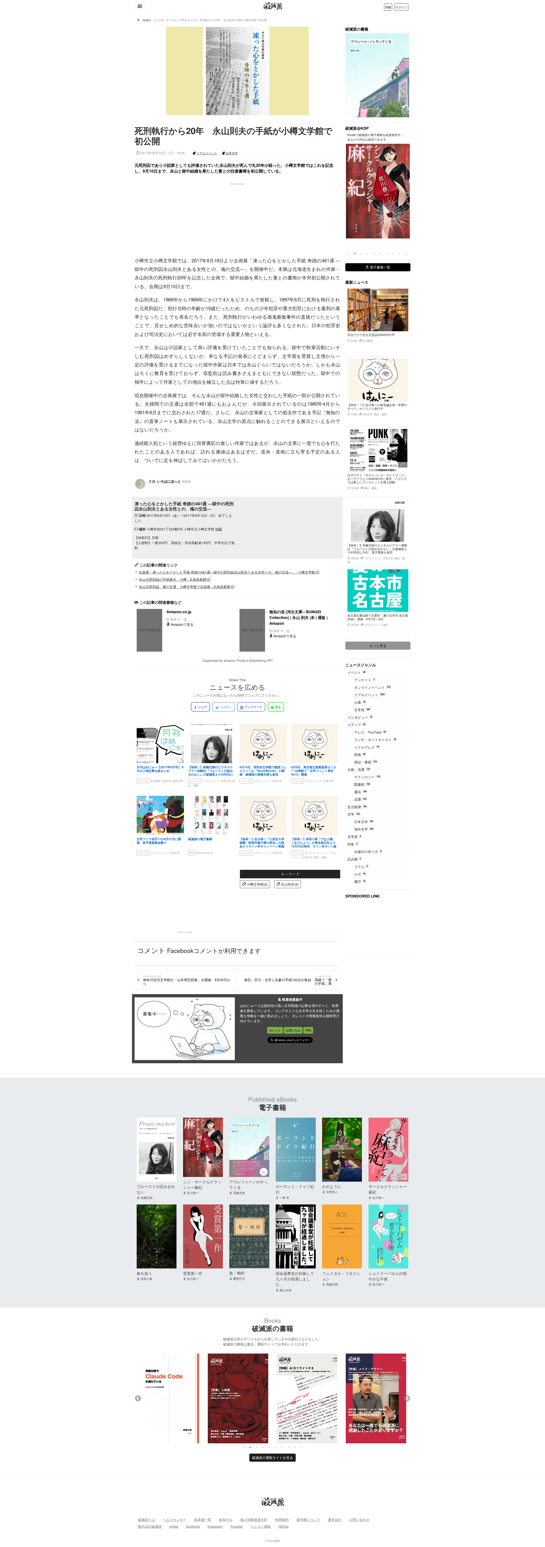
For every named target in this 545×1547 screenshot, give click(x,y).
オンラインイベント (372, 687)
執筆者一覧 (202, 1519)
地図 (218, 529)
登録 (388, 7)
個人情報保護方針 (253, 1519)
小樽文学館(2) (257, 884)
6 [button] (380, 253)
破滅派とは (146, 1519)
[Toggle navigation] (140, 6)
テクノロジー (367, 776)
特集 (352, 844)
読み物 (354, 859)
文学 (353, 814)
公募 (359, 702)
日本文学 (231, 153)
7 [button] (387, 253)
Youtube (236, 1526)
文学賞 (362, 709)
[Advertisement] (240, 215)
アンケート (364, 679)
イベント (356, 672)
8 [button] (393, 253)
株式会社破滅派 (150, 1526)
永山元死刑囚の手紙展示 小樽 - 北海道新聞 (173, 579)
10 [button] (406, 253)
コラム (361, 866)
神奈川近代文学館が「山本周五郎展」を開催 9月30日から (187, 980)
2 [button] (355, 253)
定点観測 (356, 806)
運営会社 (334, 1519)
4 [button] (368, 253)
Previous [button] (348, 195)
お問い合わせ (359, 1519)
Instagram (215, 1526)
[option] (377, 191)
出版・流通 (358, 769)
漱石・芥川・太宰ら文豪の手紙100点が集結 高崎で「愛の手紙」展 (288, 980)
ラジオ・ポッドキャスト (375, 739)
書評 (359, 881)
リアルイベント (206, 153)
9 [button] (399, 253)
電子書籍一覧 (379, 267)
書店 (360, 791)
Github (283, 1526)
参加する (225, 1519)
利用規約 (282, 1519)
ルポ (359, 874)
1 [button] (348, 253)
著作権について (308, 1519)
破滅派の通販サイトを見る (272, 1457)
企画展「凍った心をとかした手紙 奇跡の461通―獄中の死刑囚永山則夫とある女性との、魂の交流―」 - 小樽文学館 (227, 572)
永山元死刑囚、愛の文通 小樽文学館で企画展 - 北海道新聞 (185, 586)
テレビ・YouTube (370, 732)
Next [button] (407, 195)
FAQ (308, 1030)
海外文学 (363, 829)
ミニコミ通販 (260, 1526)
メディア (356, 724)
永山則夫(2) (289, 884)
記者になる (293, 1030)
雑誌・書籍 (365, 762)
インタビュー (359, 717)
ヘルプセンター (174, 1519)
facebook (193, 1526)
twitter (173, 1526)
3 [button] (361, 253)
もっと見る (377, 645)
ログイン (401, 7)
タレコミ (275, 1030)
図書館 (362, 784)
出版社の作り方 (367, 851)
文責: (170, 481)
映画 (359, 754)
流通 (360, 799)
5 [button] (374, 253)
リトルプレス (366, 747)
